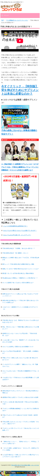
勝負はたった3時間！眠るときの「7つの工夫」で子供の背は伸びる (20, 258)
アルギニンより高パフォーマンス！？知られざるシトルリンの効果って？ (20, 429)
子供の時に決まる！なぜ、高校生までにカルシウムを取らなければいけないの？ (20, 321)
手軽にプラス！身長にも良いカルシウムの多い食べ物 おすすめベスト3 (20, 359)
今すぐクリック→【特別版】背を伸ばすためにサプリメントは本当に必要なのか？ (20, 90)
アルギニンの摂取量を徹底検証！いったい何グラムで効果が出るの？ (20, 409)
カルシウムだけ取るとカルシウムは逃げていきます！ (20, 230)
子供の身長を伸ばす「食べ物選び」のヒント (15, 253)
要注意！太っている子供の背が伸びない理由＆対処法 (18, 273)
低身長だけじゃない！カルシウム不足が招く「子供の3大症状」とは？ (19, 334)
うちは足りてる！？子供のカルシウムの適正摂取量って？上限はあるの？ (20, 378)
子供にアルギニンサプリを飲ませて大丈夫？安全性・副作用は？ (20, 416)
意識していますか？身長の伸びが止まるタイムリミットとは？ (20, 269)
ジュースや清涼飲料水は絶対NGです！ (15, 226)
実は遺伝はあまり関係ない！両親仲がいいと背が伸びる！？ (20, 278)
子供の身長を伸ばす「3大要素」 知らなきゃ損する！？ (18, 248)
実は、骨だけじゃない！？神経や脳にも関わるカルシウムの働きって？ (20, 328)
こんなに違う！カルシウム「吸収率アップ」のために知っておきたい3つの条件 (20, 341)
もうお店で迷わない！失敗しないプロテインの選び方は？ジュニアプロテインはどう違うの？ (20, 455)
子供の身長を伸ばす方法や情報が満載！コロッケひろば (25, 465)
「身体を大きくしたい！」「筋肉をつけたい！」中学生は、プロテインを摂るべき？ (20, 442)
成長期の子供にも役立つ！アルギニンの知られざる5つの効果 (20, 397)
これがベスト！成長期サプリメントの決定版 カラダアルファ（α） (20, 308)
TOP (2, 20)
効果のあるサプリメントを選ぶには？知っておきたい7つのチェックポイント (20, 295)
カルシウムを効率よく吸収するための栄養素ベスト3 (17, 346)
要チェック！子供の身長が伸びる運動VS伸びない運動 (18, 264)
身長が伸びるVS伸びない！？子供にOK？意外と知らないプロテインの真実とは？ (20, 301)
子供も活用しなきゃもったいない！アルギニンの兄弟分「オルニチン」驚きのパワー (20, 422)
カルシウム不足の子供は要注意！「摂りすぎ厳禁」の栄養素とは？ (20, 352)
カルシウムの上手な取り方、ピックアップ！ (17, 235)
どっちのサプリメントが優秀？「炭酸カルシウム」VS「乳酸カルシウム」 (20, 365)
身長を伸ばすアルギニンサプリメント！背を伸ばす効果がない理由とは (20, 391)
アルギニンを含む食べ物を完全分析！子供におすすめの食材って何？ (20, 403)
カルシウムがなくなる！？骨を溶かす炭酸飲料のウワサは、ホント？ (20, 372)
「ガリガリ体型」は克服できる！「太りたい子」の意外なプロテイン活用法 (20, 449)
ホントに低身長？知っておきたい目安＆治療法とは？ (18, 282)
